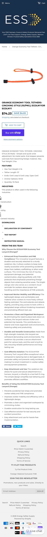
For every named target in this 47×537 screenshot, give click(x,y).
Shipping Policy (23, 458)
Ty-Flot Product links (23, 469)
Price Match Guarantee (23, 449)
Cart (43, 3)
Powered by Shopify (22, 519)
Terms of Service (23, 461)
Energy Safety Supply (26, 516)
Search (23, 446)
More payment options (13, 139)
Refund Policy (23, 455)
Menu (7, 3)
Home (4, 47)
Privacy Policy (23, 452)
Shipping (6, 117)
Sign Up (40, 491)
